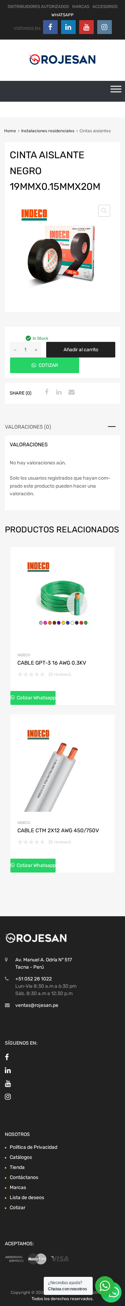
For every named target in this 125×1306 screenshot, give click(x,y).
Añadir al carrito (81, 350)
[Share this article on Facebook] (45, 392)
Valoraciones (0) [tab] (28, 427)
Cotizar (17, 1208)
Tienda (17, 1167)
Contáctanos (24, 1177)
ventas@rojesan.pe (36, 1005)
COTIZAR (48, 365)
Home (10, 130)
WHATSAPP (62, 14)
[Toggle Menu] (116, 91)
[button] (104, 211)
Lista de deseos (27, 1197)
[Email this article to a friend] (70, 392)
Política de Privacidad (33, 1147)
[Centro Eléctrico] (62, 66)
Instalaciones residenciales (47, 130)
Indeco (23, 655)
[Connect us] (50, 27)
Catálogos (21, 1157)
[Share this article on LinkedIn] (57, 392)
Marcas (18, 1187)
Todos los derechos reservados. (62, 1298)
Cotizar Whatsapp (36, 698)
